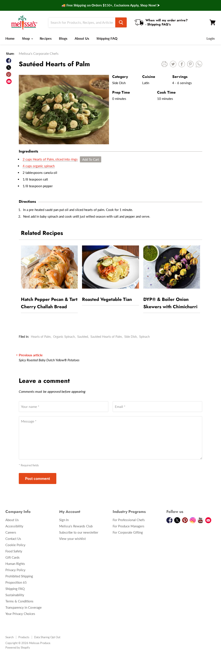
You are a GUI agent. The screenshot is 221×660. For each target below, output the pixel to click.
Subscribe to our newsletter (78, 532)
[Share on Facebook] (8, 60)
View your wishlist (72, 539)
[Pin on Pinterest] (8, 74)
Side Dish (130, 336)
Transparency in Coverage (23, 607)
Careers (10, 532)
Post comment (37, 478)
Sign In (64, 520)
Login (211, 38)
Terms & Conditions (19, 601)
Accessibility (14, 526)
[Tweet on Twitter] (8, 67)
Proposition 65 (16, 582)
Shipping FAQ (106, 38)
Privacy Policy (15, 570)
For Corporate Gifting (128, 532)
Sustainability (14, 595)
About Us (82, 38)
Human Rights (15, 564)
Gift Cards (12, 557)
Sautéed (82, 336)
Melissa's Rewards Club (76, 526)
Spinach (144, 336)
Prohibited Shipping (19, 576)
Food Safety (13, 551)
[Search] (121, 22)
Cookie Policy (15, 545)
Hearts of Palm (41, 336)
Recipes (46, 38)
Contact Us (13, 539)
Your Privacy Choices (20, 614)
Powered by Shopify (17, 647)
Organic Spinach (64, 336)
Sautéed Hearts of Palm (106, 336)
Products (23, 637)
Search (9, 637)
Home (10, 38)
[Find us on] (9, 81)
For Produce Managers (128, 526)
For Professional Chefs (129, 520)
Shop (26, 38)
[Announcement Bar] (110, 5)
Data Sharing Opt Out (47, 637)
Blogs (63, 38)
